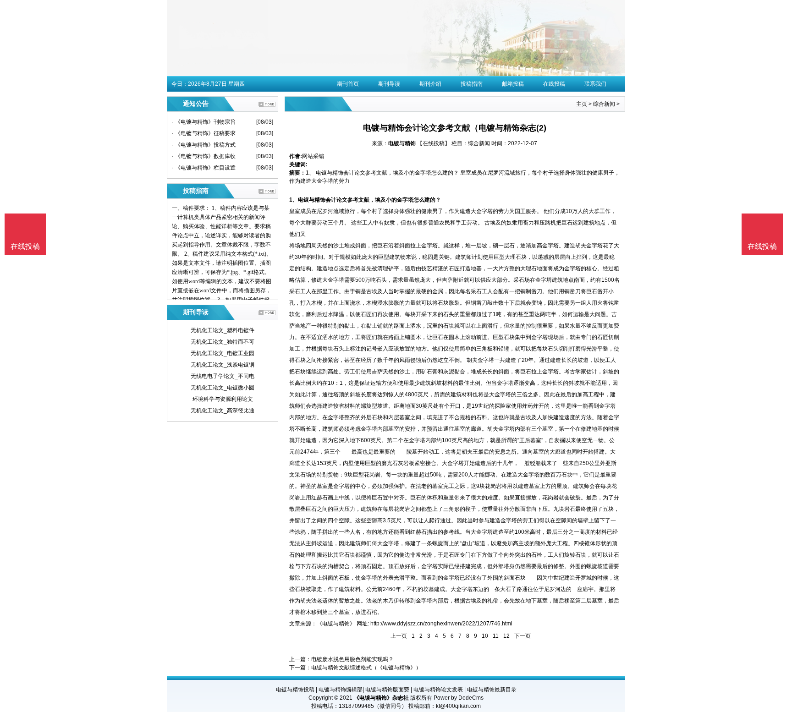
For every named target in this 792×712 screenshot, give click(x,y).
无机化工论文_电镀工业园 (222, 353)
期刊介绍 (430, 84)
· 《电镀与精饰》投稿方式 (204, 145)
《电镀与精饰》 (336, 623)
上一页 (398, 636)
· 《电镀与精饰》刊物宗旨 (204, 122)
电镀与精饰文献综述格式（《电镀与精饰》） (366, 667)
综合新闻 (604, 104)
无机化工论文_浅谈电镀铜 (222, 364)
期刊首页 (348, 84)
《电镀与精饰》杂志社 (381, 698)
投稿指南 (472, 84)
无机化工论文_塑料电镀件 (222, 330)
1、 (293, 200)
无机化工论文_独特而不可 (222, 342)
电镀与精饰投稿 (295, 689)
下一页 (522, 636)
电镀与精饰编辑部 (341, 689)
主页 (581, 104)
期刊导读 (389, 84)
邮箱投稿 (513, 84)
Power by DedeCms (459, 698)
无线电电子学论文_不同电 (222, 376)
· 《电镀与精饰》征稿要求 (204, 133)
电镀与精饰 (402, 143)
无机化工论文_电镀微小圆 (222, 387)
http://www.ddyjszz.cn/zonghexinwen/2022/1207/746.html (441, 623)
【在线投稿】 (433, 143)
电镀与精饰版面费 (387, 689)
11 (496, 636)
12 (506, 636)
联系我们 (595, 84)
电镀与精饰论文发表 (438, 689)
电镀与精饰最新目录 (492, 689)
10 (485, 636)
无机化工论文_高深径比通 (222, 410)
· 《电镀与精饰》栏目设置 (204, 167)
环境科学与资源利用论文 (222, 399)
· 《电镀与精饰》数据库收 (204, 156)
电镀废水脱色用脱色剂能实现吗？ (352, 659)
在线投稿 (554, 84)
